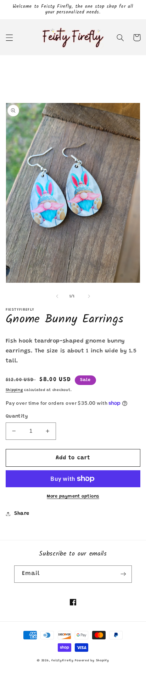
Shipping (14, 390)
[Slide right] (89, 296)
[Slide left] (57, 296)
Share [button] (21, 513)
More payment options (73, 496)
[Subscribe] (123, 574)
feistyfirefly (62, 660)
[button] (9, 37)
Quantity (17, 416)
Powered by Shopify (92, 660)
